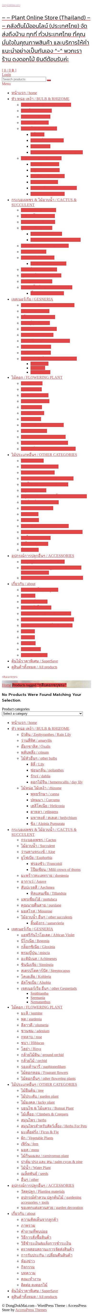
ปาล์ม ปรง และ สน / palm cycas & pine (52, 532)
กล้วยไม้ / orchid (34, 431)
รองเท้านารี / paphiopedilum (43, 437)
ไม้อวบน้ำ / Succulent (38, 216)
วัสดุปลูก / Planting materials (43, 562)
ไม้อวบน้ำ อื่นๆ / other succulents (46, 287)
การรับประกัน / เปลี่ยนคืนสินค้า (46, 625)
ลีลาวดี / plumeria (34, 395)
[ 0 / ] (9, 70)
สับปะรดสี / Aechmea (37, 258)
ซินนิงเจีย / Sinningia (37, 335)
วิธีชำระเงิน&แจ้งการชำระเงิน (46, 613)
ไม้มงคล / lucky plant (38, 472)
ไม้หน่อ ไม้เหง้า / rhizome (41, 158)
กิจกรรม (28, 637)
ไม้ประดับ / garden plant (39, 467)
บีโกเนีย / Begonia (35, 311)
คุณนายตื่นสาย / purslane (41, 275)
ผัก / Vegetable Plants (37, 508)
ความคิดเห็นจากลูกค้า (39, 590)
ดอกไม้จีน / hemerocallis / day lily (57, 152)
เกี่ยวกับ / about (23, 584)
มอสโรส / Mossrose (36, 281)
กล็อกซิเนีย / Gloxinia (38, 317)
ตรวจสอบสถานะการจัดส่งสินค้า (47, 619)
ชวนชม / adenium (35, 401)
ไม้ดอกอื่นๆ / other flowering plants (48, 449)
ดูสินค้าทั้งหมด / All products (34, 667)
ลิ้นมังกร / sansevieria (47, 293)
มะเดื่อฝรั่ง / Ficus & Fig (40, 502)
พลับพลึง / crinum (35, 123)
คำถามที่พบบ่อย (34, 602)
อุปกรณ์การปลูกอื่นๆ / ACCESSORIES (42, 556)
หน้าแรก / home (24, 93)
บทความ (28, 643)
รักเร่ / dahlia (40, 146)
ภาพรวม (28, 596)
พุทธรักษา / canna (45, 164)
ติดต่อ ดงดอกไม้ (34, 655)
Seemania (38, 368)
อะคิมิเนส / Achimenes (39, 329)
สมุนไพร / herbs (33, 490)
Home (6, 685)
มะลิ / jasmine (31, 383)
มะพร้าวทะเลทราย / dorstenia (45, 246)
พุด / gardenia (31, 389)
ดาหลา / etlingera (44, 182)
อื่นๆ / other (30, 550)
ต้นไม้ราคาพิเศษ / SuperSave (34, 661)
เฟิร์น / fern (29, 514)
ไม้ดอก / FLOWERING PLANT (36, 377)
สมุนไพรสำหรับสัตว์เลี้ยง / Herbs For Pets (54, 496)
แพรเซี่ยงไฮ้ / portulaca (39, 269)
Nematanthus (40, 372)
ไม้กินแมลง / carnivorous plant (45, 526)
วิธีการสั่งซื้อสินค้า (36, 608)
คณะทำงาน (31, 649)
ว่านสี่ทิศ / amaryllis (36, 111)
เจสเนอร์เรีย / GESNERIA (32, 299)
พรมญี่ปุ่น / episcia (35, 323)
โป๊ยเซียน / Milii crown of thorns (56, 240)
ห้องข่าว (28, 631)
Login (6, 75)
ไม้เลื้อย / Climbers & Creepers (44, 484)
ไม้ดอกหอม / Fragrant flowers (44, 443)
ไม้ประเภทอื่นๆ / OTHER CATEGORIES (44, 455)
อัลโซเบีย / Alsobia (36, 353)
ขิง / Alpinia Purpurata (48, 194)
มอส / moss (30, 520)
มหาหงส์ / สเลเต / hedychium (54, 188)
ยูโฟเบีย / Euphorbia (36, 228)
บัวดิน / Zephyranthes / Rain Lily (46, 105)
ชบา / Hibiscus (32, 413)
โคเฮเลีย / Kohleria (36, 347)
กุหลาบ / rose (31, 407)
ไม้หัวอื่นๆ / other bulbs (39, 128)
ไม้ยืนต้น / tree (32, 461)
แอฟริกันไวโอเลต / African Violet (47, 305)
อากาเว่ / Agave (33, 252)
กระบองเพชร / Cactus (38, 210)
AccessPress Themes (31, 1310)
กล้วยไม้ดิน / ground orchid (42, 425)
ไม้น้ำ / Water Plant (36, 538)
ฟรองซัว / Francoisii (46, 234)
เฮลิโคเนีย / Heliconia (48, 176)
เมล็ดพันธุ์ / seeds (34, 544)
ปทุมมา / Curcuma (45, 170)
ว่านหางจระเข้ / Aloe (38, 222)
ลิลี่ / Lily (37, 134)
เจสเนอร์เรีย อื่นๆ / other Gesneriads (49, 359)
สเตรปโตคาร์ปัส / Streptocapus (45, 341)
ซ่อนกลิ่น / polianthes (47, 140)
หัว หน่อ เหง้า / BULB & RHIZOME (40, 99)
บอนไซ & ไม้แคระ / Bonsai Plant (47, 478)
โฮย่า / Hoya (31, 419)
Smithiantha (39, 364)
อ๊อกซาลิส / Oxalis (35, 117)
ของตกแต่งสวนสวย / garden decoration (52, 578)
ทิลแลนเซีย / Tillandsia (48, 264)
